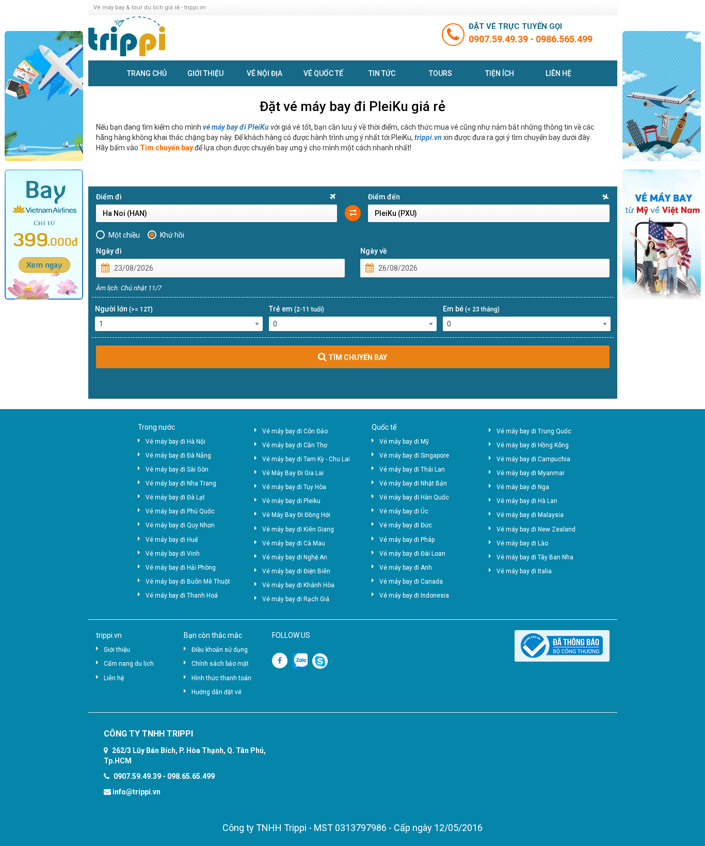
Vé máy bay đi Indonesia (414, 595)
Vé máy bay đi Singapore (414, 455)
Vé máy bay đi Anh (405, 567)
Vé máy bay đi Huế (172, 539)
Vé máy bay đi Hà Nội (175, 441)
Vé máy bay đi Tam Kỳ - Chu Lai (306, 459)
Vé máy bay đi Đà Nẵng (178, 455)
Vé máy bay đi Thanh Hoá (182, 595)
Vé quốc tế (323, 73)
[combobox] (179, 324)
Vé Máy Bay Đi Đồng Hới (296, 515)
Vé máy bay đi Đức (405, 525)
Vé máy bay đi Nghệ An (294, 557)
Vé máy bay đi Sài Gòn (177, 469)
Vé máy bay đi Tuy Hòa (294, 487)
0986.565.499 (564, 39)
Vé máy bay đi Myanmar (530, 473)
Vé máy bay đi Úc (403, 511)
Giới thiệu (205, 73)
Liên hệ (558, 73)
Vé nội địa (264, 73)
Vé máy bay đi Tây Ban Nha (534, 557)
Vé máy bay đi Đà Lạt (175, 497)
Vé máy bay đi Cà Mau (293, 543)
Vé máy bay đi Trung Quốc (533, 431)
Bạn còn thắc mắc (213, 635)
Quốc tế (384, 427)
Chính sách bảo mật (220, 663)
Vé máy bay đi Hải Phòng (181, 567)
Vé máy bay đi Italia (524, 571)
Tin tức (381, 73)
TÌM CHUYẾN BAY (357, 357)
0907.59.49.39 (499, 39)
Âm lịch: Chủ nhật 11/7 (129, 288)
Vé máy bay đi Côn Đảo (295, 431)
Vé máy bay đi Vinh (173, 553)
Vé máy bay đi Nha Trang (181, 483)
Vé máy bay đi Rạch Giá (295, 599)
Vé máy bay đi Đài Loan (412, 553)
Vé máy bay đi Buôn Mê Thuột (188, 581)
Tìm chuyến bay (166, 148)
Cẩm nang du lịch (129, 663)
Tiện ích (499, 73)
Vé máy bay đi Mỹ (404, 441)
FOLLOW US (291, 635)
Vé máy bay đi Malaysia (530, 515)
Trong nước (156, 427)
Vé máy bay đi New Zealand (535, 529)
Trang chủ (147, 73)
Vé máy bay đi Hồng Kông (532, 445)
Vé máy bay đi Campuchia (533, 459)
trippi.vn (428, 137)
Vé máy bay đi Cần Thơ (294, 445)
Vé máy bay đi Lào (522, 543)
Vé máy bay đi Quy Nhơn (180, 525)
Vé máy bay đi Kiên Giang (298, 529)
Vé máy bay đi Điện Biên (296, 571)
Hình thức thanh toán (221, 678)
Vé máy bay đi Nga (522, 487)
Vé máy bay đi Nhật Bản (413, 483)
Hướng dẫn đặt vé (216, 692)
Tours (440, 73)
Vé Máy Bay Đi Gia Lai (293, 473)
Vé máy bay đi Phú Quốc (180, 511)
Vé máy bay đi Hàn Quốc (414, 497)
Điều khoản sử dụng (219, 649)
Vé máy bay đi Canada (411, 581)
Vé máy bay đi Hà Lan (526, 501)
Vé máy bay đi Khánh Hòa (298, 585)
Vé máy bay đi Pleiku (291, 501)
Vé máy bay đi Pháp (407, 539)
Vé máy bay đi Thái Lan (412, 469)
